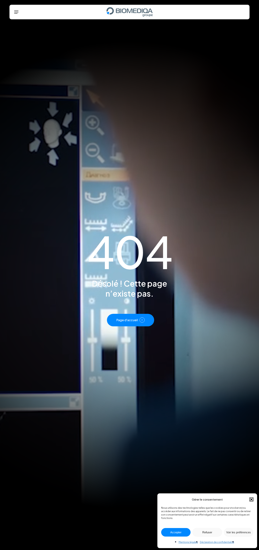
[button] (251, 499)
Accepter (175, 532)
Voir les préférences (238, 532)
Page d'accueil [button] (127, 320)
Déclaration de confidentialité (217, 542)
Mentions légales (188, 542)
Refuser (207, 532)
